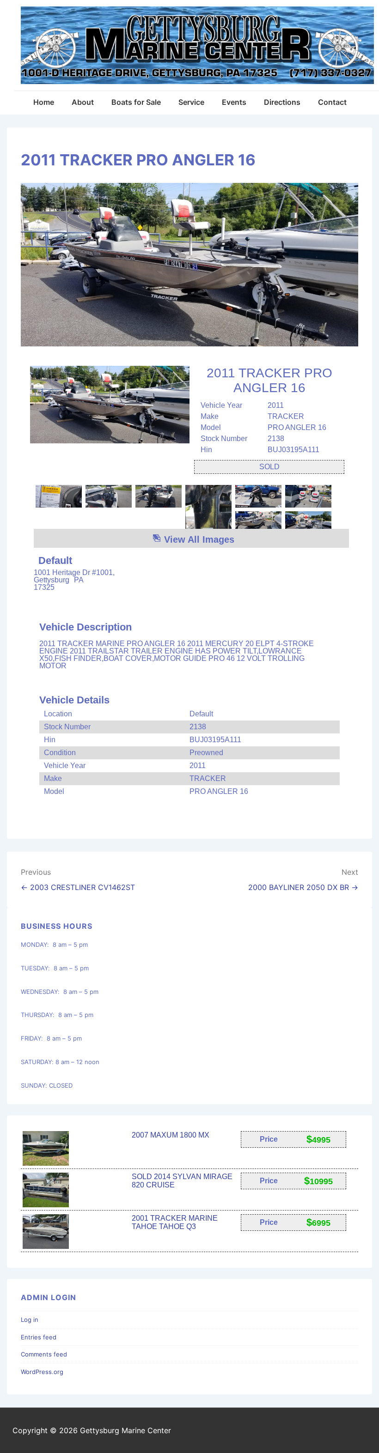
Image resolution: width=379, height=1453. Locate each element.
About (83, 102)
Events (234, 102)
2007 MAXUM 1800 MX (170, 1135)
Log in (29, 1319)
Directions (282, 102)
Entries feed (38, 1337)
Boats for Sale (136, 102)
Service (191, 102)
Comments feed (44, 1354)
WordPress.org (42, 1371)
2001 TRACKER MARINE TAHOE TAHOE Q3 (175, 1222)
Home (43, 102)
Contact (332, 102)
